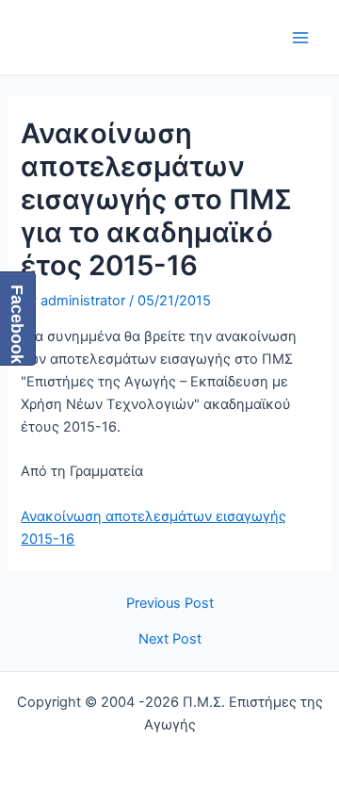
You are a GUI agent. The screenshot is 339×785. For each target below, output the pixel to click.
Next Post (170, 639)
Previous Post (170, 604)
